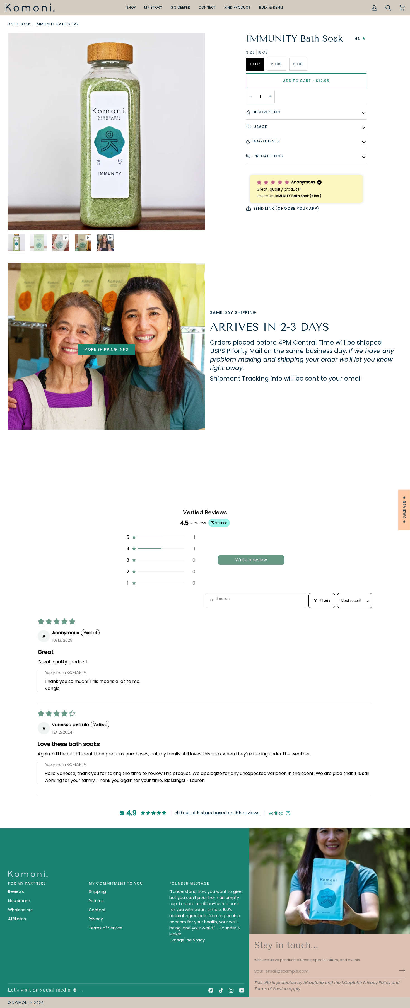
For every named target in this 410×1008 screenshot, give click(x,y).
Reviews (16, 891)
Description (266, 112)
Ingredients (266, 141)
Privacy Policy (376, 982)
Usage (259, 126)
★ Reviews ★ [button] (404, 510)
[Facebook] (210, 990)
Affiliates (17, 919)
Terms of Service (271, 989)
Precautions (267, 156)
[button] (131, 7)
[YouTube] (241, 990)
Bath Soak (19, 24)
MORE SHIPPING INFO (106, 349)
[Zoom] (18, 219)
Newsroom (19, 900)
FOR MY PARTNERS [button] (27, 883)
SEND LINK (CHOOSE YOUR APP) (286, 208)
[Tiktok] (221, 990)
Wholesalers (20, 910)
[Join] (400, 970)
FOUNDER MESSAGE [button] (189, 883)
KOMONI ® (22, 1002)
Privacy (96, 919)
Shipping (97, 891)
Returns (96, 900)
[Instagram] (231, 990)
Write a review (251, 560)
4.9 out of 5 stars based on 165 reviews (217, 813)
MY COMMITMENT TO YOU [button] (116, 883)
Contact (97, 910)
